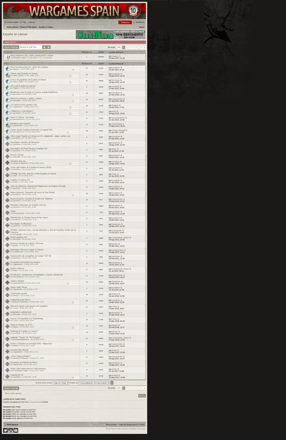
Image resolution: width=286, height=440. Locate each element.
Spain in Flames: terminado (22, 117)
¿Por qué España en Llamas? (23, 86)
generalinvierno (18, 119)
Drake (114, 369)
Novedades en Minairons (21, 224)
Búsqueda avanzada (49, 47)
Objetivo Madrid (17, 281)
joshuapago (17, 234)
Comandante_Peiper (120, 238)
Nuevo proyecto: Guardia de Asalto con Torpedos (31, 199)
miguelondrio (117, 99)
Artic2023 (16, 157)
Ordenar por (74, 383)
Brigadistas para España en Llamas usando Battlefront (33, 92)
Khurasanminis (18, 213)
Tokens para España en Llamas (24, 73)
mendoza (116, 162)
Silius (15, 176)
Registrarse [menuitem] (125, 22)
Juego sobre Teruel (18, 287)
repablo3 (115, 86)
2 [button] (126, 47)
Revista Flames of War (113, 429)
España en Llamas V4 (19, 180)
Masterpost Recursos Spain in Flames (26, 250)
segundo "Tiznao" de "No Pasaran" (25, 337)
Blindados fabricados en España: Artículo (28, 205)
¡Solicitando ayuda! (18, 293)
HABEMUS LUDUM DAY (21, 312)
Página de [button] (118, 47)
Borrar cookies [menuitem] (111, 425)
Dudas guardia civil (18, 237)
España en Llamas (15, 34)
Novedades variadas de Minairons (25, 142)
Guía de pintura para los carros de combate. (29, 67)
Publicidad (132, 429)
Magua (15, 327)
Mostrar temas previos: (44, 383)
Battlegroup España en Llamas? (24, 331)
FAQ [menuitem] (24, 22)
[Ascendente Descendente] (103, 383)
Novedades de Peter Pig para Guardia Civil (28, 148)
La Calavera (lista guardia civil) (23, 105)
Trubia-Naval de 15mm (20, 300)
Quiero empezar (17, 268)
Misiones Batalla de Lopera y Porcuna (26, 243)
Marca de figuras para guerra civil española (29, 306)
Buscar (32, 22)
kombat (115, 375)
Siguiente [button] (144, 47)
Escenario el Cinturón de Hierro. (24, 362)
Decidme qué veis (18, 161)
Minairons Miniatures (20, 163)
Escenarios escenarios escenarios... (26, 262)
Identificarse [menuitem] (140, 22)
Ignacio (15, 69)
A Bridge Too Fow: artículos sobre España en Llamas (33, 174)
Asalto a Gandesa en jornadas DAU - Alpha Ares (31, 343)
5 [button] (136, 47)
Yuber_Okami (18, 75)
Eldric (114, 149)
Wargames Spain (19, 58)
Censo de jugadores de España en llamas (28, 80)
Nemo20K (16, 239)
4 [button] (133, 47)
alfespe (115, 332)
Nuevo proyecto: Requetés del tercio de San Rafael (32, 192)
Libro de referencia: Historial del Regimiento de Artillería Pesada (37, 186)
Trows (15, 308)
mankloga (116, 74)
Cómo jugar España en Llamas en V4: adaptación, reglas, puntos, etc (40, 136)
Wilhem (15, 346)
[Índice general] (74, 19)
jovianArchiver (18, 252)
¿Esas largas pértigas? (20, 356)
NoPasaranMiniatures (21, 339)
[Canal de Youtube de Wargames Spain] (10, 432)
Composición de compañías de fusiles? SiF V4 (30, 256)
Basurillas (16, 100)
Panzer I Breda (16, 155)
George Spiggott (118, 130)
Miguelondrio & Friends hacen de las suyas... (29, 217)
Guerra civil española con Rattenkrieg (26, 318)
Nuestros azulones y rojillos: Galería (26, 98)
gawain (15, 245)
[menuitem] (141, 27)
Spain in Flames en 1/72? (21, 325)
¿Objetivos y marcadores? (21, 111)
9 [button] (141, 47)
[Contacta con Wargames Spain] (15, 432)
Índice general (12, 425)
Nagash (115, 56)
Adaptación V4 (16, 375)
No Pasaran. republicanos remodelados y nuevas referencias (36, 275)
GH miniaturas (18, 277)
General (49, 58)
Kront (114, 111)
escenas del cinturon (19, 350)
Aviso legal (141, 429)
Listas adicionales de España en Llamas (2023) (30, 167)
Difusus (16, 295)
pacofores (116, 68)
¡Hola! (12, 211)
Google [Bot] (34, 402)
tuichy (15, 182)
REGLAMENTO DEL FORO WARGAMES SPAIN (31, 56)
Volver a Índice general (13, 393)
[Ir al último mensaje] (120, 56)
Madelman (116, 224)
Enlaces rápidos (13, 22)
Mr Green (116, 80)
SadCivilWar (117, 124)
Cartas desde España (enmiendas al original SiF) (31, 130)
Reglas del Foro (10, 42)
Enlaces (125, 429)
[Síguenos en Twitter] (5, 432)
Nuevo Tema (10, 47)
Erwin (114, 350)
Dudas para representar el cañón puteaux (28, 369)
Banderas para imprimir (20, 123)
